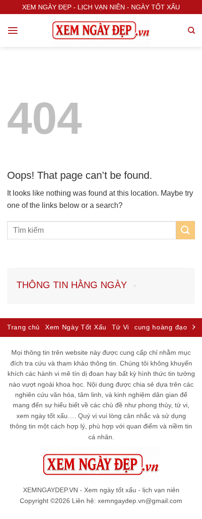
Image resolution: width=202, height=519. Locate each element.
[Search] (191, 30)
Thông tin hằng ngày (71, 285)
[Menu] (12, 30)
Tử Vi (120, 327)
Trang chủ (23, 327)
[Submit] (185, 230)
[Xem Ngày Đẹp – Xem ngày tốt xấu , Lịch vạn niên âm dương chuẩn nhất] (101, 30)
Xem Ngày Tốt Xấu (76, 327)
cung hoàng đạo (160, 327)
